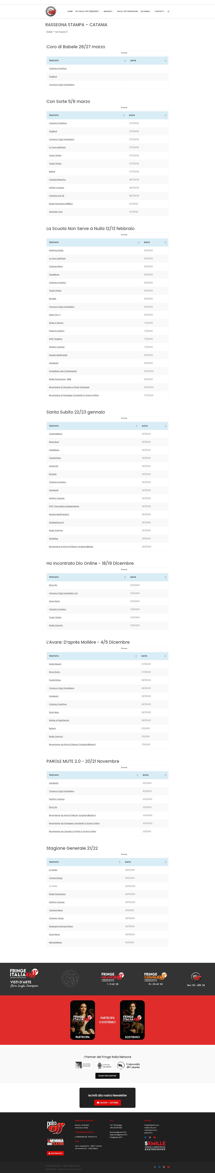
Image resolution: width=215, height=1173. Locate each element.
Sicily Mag (54, 712)
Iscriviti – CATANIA (109, 1102)
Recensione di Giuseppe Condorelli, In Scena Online (74, 395)
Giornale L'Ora (55, 211)
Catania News (56, 266)
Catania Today (56, 918)
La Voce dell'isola (57, 258)
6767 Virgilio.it (55, 339)
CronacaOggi (55, 878)
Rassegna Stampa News (61, 926)
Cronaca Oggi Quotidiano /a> (63, 593)
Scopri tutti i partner (107, 1075)
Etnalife (52, 298)
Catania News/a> (57, 179)
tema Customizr (76, 1169)
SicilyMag (53, 538)
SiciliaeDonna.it (56, 522)
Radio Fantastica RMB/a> (61, 203)
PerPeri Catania (56, 187)
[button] (125, 60)
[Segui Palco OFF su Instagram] (150, 1137)
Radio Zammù (56, 530)
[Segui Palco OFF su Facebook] (145, 1137)
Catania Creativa (57, 282)
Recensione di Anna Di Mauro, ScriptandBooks (71, 546)
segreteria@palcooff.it (118, 1135)
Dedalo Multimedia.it (59, 514)
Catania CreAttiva (58, 68)
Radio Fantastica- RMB (60, 379)
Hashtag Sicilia (56, 250)
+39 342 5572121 (116, 1128)
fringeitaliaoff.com (151, 1125)
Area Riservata (56, 1153)
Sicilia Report (55, 664)
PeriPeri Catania (56, 347)
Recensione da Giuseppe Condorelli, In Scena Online (74, 823)
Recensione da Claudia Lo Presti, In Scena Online (72, 831)
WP (55, 1169)
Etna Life (53, 585)
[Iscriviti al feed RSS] (155, 1167)
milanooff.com (150, 1128)
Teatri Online (55, 155)
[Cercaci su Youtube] (154, 1137)
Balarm (52, 728)
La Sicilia (53, 870)
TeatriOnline (55, 458)
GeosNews (54, 274)
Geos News (54, 601)
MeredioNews (55, 942)
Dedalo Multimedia (58, 355)
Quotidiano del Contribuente (63, 371)
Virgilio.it (53, 76)
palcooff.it (148, 1133)
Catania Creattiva (58, 704)
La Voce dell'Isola (57, 147)
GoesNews (54, 450)
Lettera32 (53, 466)
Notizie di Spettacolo (59, 720)
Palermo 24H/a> (57, 331)
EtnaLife (53, 474)
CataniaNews (55, 434)
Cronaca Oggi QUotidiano (61, 688)
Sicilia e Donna (56, 323)
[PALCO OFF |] (51, 11)
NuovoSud (54, 442)
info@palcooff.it (116, 1137)
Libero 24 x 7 (55, 314)
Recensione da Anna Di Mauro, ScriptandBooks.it (72, 744)
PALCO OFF (56, 1166)
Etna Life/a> (54, 672)
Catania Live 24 (56, 195)
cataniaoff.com (150, 1130)
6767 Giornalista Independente (64, 506)
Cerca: (124, 53)
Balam (52, 171)
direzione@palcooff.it (118, 1132)
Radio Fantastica (57, 894)
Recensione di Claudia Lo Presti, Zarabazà (69, 387)
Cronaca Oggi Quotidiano (61, 84)
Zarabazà (53, 363)
